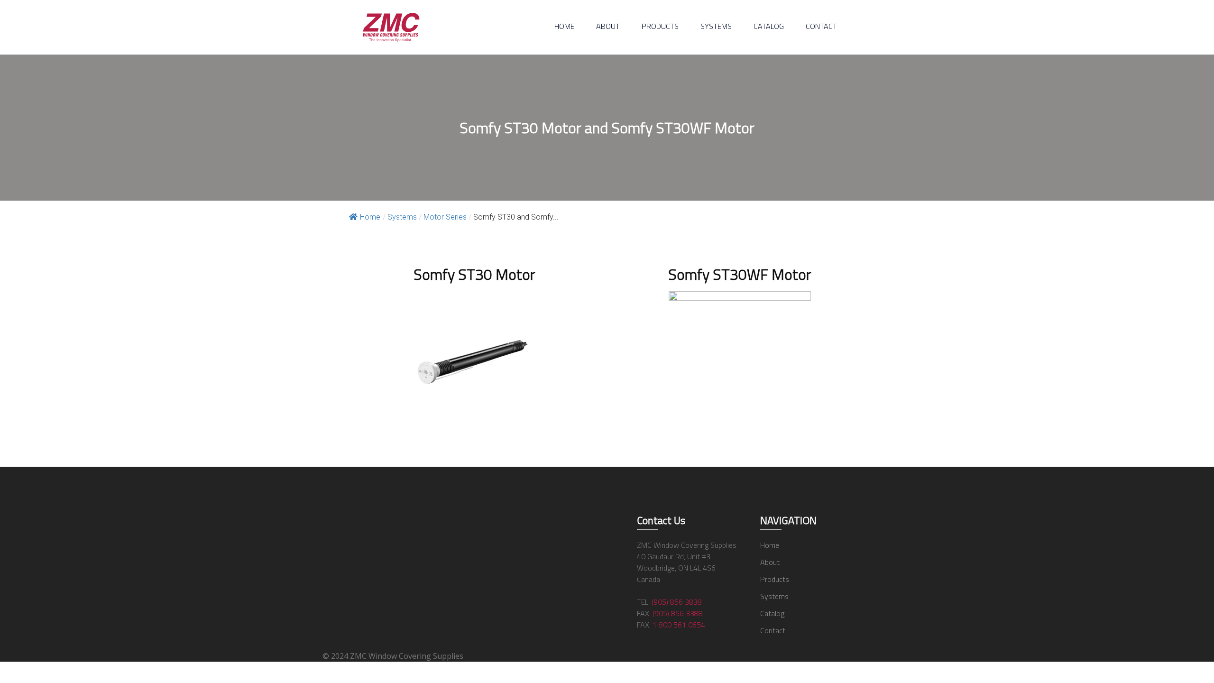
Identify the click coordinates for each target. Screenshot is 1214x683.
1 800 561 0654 (679, 624)
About (608, 26)
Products (660, 26)
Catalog (769, 26)
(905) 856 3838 (677, 602)
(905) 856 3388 (678, 613)
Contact (821, 26)
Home (564, 26)
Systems (716, 26)
